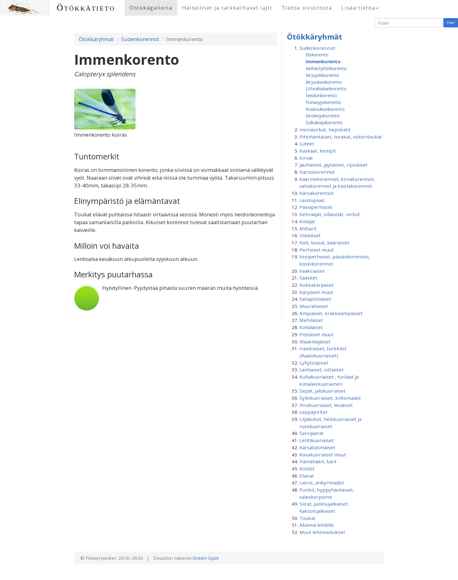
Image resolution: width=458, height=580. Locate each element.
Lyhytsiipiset (313, 363)
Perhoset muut (316, 250)
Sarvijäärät (311, 433)
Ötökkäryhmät (96, 39)
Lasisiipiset (312, 200)
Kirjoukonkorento (324, 82)
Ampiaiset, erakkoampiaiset (331, 313)
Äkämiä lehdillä (316, 525)
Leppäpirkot (313, 412)
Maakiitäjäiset (315, 341)
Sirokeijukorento (323, 115)
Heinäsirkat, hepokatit (325, 129)
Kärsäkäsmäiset (317, 447)
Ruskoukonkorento (325, 109)
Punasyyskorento (323, 102)
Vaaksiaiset (312, 271)
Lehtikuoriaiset (316, 440)
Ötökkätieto (86, 7)
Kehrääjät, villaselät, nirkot (329, 214)
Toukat (307, 518)
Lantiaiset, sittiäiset (321, 369)
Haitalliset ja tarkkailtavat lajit (227, 7)
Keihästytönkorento (326, 68)
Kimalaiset (311, 327)
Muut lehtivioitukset (322, 532)
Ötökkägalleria (151, 7)
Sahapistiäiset (315, 299)
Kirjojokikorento (322, 75)
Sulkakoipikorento (324, 122)
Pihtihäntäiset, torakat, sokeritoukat (340, 137)
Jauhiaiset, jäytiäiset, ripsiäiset (333, 165)
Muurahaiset (313, 306)
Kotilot (306, 468)
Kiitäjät (307, 221)
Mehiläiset (311, 320)
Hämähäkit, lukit (317, 461)
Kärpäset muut (316, 292)
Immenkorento (323, 61)
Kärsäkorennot (316, 193)
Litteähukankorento (326, 88)
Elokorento (317, 54)
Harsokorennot (317, 172)
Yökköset (310, 235)
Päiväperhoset (315, 207)
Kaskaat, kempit (317, 151)
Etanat (306, 476)
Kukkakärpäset (316, 285)
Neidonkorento (321, 95)
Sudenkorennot (140, 39)
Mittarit (308, 228)
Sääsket (308, 278)
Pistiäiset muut (316, 334)
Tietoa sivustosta (307, 7)
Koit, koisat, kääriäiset (324, 242)
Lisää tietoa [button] (358, 7)
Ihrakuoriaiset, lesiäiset (326, 405)
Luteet (306, 143)
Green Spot (206, 558)
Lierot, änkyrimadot (321, 482)
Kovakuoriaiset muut (322, 454)
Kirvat (306, 158)
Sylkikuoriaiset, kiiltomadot (330, 398)
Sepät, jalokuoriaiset (322, 391)
